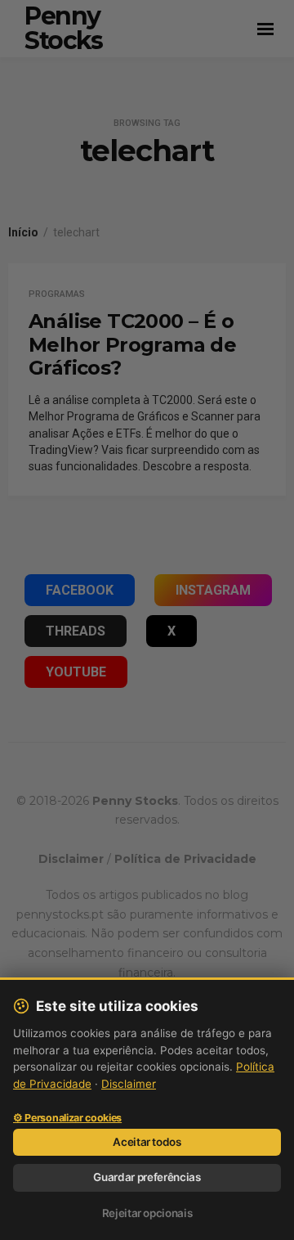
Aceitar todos (147, 1141)
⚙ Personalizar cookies (67, 1118)
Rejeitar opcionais (147, 1213)
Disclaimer (128, 1083)
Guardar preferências (146, 1177)
